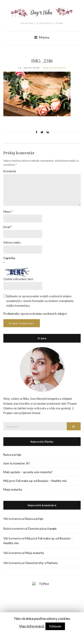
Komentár (9, 171)
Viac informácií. (32, 626)
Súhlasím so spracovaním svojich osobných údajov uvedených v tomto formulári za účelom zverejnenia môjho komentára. (39, 300)
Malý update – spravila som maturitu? (28, 472)
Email (7, 227)
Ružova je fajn (12, 454)
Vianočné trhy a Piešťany (41, 563)
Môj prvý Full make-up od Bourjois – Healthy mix (35, 481)
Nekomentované (54, 67)
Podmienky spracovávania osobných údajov (35, 314)
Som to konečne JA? (16, 463)
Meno (8, 211)
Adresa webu (12, 242)
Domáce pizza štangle (42, 528)
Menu (44, 37)
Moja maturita (12, 489)
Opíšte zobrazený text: (18, 279)
